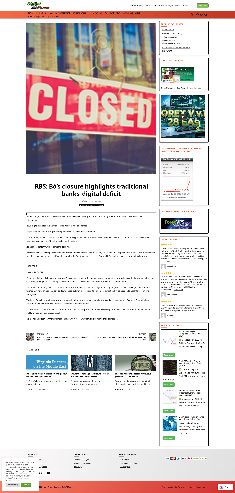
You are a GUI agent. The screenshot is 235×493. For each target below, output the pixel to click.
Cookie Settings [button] (12, 485)
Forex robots (40, 13)
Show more (169, 261)
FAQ (105, 13)
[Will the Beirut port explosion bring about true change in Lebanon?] (47, 363)
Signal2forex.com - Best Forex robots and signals (181, 88)
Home (30, 13)
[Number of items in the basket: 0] (156, 15)
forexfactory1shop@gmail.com (143, 5)
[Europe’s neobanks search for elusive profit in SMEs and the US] (135, 363)
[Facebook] (197, 14)
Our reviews (114, 13)
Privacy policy (125, 466)
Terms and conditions (129, 463)
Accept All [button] (26, 485)
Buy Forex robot (181, 487)
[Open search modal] (192, 14)
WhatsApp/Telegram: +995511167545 (173, 5)
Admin (86, 201)
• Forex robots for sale (171, 44)
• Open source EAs (169, 37)
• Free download (169, 40)
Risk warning (125, 460)
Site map (78, 466)
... (41, 384)
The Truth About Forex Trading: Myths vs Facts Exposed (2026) (190, 392)
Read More (168, 355)
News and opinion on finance (91, 205)
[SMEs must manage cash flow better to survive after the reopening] (91, 363)
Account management (60, 13)
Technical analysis (81, 460)
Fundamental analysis (83, 463)
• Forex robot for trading (172, 33)
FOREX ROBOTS (168, 29)
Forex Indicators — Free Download (87, 13)
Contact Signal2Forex (131, 13)
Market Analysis (34, 16)
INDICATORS (167, 51)
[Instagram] (201, 14)
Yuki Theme (48, 487)
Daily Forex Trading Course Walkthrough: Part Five (191, 418)
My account (203, 5)
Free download (167, 487)
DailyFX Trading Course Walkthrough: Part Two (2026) (190, 363)
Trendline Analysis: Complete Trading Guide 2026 (190, 333)
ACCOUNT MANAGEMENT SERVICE (176, 47)
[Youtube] (205, 14)
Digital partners (52, 16)
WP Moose (68, 487)
